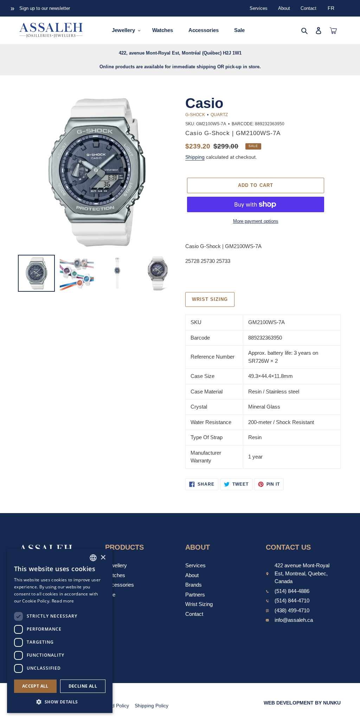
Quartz (219, 114)
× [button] (102, 557)
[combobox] (93, 557)
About (284, 8)
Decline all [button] (83, 686)
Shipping (195, 157)
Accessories (119, 585)
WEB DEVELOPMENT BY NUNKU (302, 703)
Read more (63, 601)
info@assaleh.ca (294, 620)
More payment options (255, 221)
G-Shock (195, 114)
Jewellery (116, 565)
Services (259, 8)
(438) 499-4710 (292, 610)
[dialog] (59, 631)
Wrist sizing (210, 299)
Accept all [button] (35, 686)
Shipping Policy (151, 705)
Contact (308, 8)
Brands (193, 585)
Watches (115, 575)
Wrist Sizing (199, 604)
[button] (59, 701)
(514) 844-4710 (292, 601)
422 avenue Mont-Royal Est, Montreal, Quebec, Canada (302, 573)
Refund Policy (113, 705)
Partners (195, 595)
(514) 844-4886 (292, 591)
